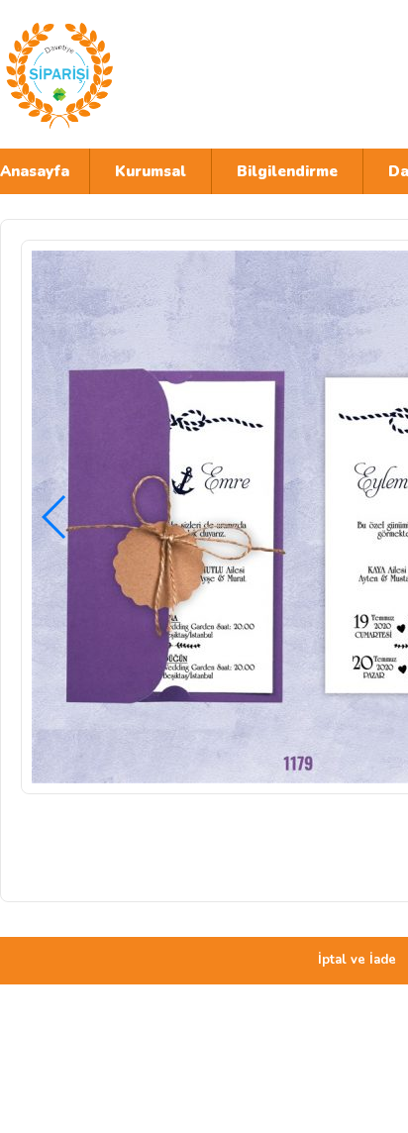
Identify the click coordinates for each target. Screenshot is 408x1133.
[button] (55, 517)
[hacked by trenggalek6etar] (173, 74)
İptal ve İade (357, 960)
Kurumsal (150, 171)
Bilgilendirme (287, 171)
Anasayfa (34, 171)
